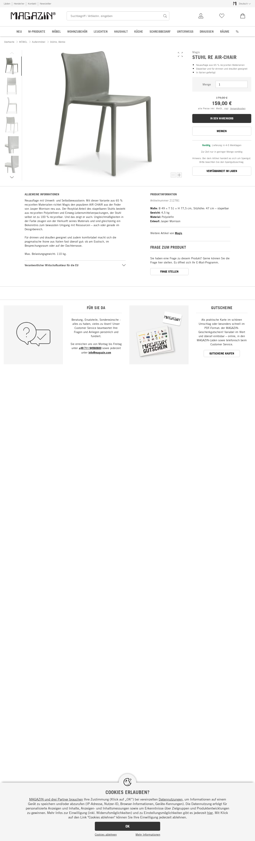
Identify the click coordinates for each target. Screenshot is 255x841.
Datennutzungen (171, 799)
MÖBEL (23, 41)
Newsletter (45, 3)
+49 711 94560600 (90, 348)
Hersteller (19, 3)
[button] (180, 54)
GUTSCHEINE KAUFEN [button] (221, 353)
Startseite (9, 41)
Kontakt (32, 3)
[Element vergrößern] (179, 175)
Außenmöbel (38, 41)
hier (210, 813)
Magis (178, 233)
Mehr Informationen (148, 834)
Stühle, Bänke (57, 41)
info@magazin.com (99, 352)
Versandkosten (237, 108)
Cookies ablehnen (106, 834)
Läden (7, 3)
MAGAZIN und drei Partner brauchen (56, 799)
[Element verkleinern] (173, 175)
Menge (207, 84)
